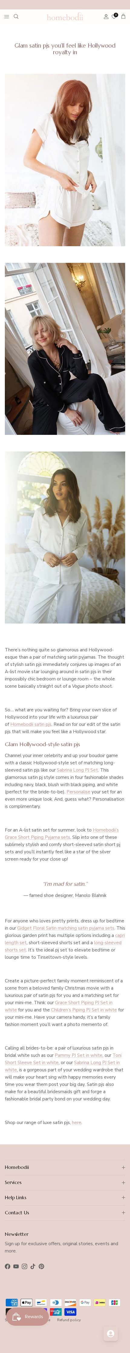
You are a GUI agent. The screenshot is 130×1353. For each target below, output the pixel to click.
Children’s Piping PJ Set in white (84, 1010)
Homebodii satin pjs (30, 724)
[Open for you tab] (110, 1333)
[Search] (20, 16)
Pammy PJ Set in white (78, 1055)
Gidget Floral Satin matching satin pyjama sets (65, 928)
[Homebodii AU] (65, 16)
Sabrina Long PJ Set (77, 770)
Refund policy (69, 1320)
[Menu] (6, 16)
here (76, 1123)
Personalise (78, 792)
